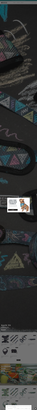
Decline (26, 408)
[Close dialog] (29, 198)
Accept (18, 408)
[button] (35, 408)
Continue (13, 209)
